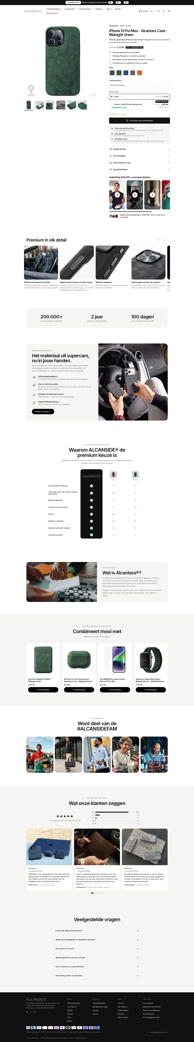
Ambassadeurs (123, 1010)
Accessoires (69, 9)
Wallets (70, 1010)
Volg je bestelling (99, 1003)
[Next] (165, 239)
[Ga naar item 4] (60, 105)
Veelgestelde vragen (100, 1007)
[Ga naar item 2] (39, 105)
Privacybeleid (148, 1003)
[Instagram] (27, 1012)
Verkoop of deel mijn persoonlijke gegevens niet (57, 1038)
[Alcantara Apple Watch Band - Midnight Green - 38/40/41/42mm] (151, 660)
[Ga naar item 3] (50, 105)
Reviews (121, 1014)
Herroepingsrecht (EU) (151, 1017)
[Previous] (159, 239)
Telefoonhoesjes (53, 9)
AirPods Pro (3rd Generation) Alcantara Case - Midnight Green (78, 680)
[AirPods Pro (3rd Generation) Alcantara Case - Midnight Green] (79, 660)
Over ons (121, 1003)
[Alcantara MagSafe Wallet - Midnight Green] (43, 660)
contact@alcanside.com (159, 1032)
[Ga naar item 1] (28, 105)
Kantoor (99, 9)
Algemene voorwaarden (152, 1007)
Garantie (96, 1010)
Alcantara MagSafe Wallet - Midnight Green (40, 680)
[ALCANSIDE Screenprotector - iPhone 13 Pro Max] (115, 660)
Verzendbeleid (148, 1014)
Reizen (118, 9)
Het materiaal (122, 1007)
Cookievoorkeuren (32, 1038)
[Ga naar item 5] (71, 105)
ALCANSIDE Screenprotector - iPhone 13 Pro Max (113, 680)
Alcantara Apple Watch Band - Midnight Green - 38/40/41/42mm (150, 680)
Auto (108, 9)
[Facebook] (34, 1012)
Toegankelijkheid (80, 1038)
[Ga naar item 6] (82, 105)
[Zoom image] (94, 94)
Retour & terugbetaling (151, 1010)
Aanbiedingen (51, 13)
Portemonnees (85, 9)
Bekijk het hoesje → (43, 411)
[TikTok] (31, 1012)
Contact (95, 1014)
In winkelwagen (43, 690)
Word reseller (123, 1017)
